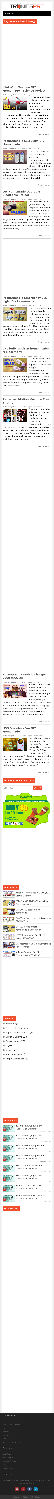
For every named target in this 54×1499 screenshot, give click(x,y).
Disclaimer (7, 1432)
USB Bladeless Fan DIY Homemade (19, 729)
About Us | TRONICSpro (12, 1442)
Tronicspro (28, 95)
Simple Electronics (15, 1059)
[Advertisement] (27, 56)
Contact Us (7, 1439)
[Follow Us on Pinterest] (23, 1489)
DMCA (5, 1435)
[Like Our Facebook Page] (29, 1489)
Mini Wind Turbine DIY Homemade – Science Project (24, 89)
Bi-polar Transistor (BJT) (18, 1032)
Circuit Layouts (13, 1041)
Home (5, 1421)
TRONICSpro (35, 1497)
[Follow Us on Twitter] (36, 1489)
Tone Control (8, 1457)
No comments (38, 95)
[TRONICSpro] (27, 9)
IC (7, 1045)
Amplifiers (11, 1024)
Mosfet (9, 1050)
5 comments (37, 407)
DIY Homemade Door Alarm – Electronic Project (24, 193)
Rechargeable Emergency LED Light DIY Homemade (25, 299)
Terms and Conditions (11, 1425)
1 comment (37, 148)
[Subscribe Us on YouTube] (17, 1489)
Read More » (43, 134)
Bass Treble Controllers (17, 1028)
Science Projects (14, 1054)
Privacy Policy (8, 1428)
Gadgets (6, 1464)
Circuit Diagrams (14, 1037)
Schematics (7, 1468)
